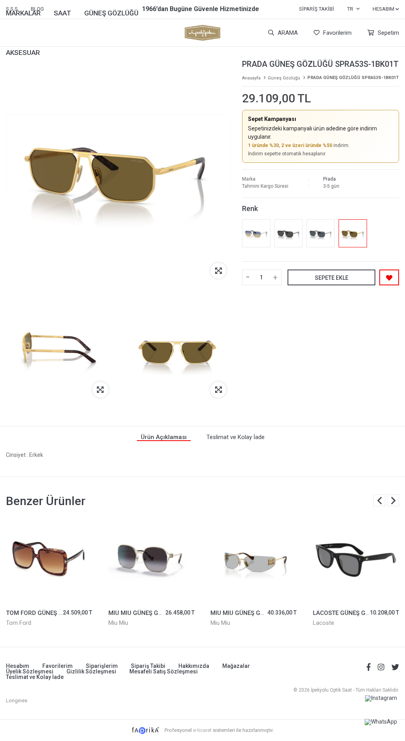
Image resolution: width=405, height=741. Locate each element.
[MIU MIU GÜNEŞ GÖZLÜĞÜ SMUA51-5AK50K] (253, 560)
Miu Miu (118, 622)
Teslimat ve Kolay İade (35, 677)
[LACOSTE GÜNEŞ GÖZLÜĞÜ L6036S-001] (356, 560)
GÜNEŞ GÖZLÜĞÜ (111, 13)
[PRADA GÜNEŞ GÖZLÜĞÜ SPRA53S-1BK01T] (353, 233)
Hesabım (17, 666)
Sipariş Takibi (316, 9)
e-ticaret (202, 730)
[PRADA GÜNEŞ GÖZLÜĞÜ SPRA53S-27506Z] (256, 233)
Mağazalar (236, 666)
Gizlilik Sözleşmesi (91, 671)
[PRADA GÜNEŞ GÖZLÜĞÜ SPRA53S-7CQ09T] (321, 233)
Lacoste (323, 622)
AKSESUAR (23, 53)
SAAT (62, 13)
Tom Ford (18, 622)
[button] (393, 500)
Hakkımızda (193, 666)
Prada (329, 179)
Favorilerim (337, 33)
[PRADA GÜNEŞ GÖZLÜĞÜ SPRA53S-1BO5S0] (288, 233)
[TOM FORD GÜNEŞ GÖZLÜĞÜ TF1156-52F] (49, 560)
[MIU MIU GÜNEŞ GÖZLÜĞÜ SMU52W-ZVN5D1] (151, 560)
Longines (16, 700)
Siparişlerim (102, 666)
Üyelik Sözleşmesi (29, 671)
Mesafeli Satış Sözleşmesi (163, 671)
